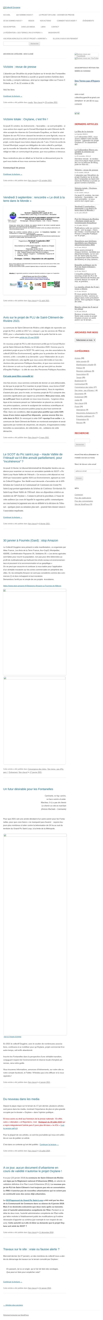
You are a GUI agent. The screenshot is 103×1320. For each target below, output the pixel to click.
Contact (55, 27)
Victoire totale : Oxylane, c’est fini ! (25, 119)
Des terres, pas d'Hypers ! (85, 390)
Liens (43, 27)
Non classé (38, 102)
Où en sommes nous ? (12, 21)
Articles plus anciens (13, 1305)
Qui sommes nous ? (24, 15)
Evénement (13, 772)
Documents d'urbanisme (85, 413)
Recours (79, 423)
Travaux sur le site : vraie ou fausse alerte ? (31, 1249)
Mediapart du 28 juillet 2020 (50, 1122)
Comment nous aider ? (67, 21)
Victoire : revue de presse (19, 66)
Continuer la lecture (12, 96)
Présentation (81, 419)
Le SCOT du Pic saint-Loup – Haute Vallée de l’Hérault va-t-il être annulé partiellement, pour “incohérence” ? (32, 458)
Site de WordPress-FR (83, 504)
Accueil (6, 15)
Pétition (79, 368)
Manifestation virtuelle (84, 365)
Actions (78, 358)
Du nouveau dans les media (21, 1099)
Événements (88, 21)
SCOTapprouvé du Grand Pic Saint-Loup (24, 1200)
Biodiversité (54, 33)
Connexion (79, 495)
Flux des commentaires (84, 501)
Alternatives (81, 410)
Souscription (9, 27)
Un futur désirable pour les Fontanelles (28, 789)
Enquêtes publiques (84, 416)
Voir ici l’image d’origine (12, 1037)
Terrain (79, 378)
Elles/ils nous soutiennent (65, 39)
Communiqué (80, 384)
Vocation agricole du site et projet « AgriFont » (25, 39)
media (30, 102)
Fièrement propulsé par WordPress (16, 1315)
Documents (79, 394)
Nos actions (45, 21)
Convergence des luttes (37, 769)
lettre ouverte (81, 361)
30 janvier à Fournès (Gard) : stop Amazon (30, 540)
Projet (77, 407)
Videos (31, 21)
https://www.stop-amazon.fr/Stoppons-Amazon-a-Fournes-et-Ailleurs (32, 586)
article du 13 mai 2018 (28, 337)
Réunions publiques (83, 371)
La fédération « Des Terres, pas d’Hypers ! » (23, 33)
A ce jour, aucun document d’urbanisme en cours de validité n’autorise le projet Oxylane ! (32, 1169)
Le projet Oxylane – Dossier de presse (56, 15)
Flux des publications (83, 498)
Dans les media (28, 27)
